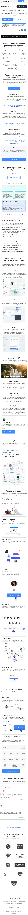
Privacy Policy (14, 903)
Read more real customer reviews (14, 827)
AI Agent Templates (21, 901)
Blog (21, 903)
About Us (14, 901)
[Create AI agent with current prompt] (25, 30)
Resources (8, 903)
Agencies (5, 901)
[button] (21, 30)
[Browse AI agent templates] (14, 472)
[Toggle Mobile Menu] (26, 1)
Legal (18, 903)
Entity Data (14, 913)
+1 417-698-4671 (15, 909)
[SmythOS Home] (5, 1)
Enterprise (9, 901)
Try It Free (21, 1)
